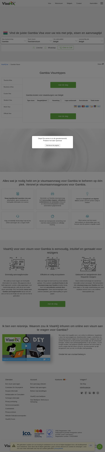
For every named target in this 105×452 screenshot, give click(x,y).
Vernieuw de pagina (52, 145)
